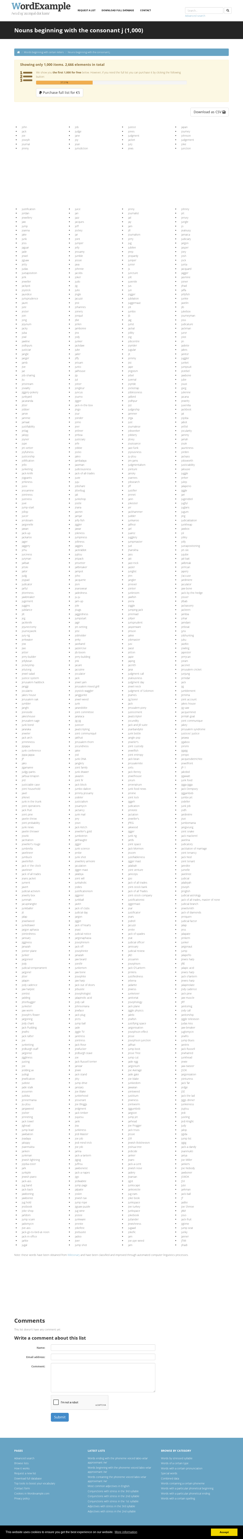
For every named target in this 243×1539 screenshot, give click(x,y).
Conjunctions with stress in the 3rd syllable (113, 1491)
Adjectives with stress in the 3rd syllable (111, 1506)
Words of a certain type (175, 1463)
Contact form (22, 1488)
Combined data (170, 1478)
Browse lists (21, 1463)
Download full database (118, 10)
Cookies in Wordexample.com (31, 1493)
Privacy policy (22, 1498)
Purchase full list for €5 (61, 92)
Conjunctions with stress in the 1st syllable (113, 1501)
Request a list (86, 10)
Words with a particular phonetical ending (185, 1493)
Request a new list (25, 1473)
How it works (22, 1468)
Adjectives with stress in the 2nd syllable (112, 1511)
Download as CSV (208, 112)
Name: (41, 1348)
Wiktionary (74, 1255)
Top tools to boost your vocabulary (34, 1483)
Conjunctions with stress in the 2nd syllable (113, 1496)
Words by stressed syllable (177, 1458)
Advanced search (195, 16)
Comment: (38, 1366)
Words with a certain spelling (178, 1498)
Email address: (35, 1357)
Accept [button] (224, 1532)
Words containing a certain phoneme (183, 1483)
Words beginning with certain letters (44, 52)
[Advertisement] (51, 177)
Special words (169, 1473)
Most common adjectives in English (108, 1486)
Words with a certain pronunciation (181, 1468)
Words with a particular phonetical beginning (187, 1488)
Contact (145, 10)
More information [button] (126, 1532)
